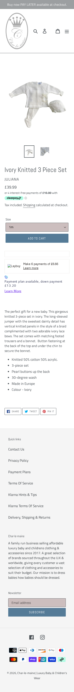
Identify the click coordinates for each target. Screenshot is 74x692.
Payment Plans (19, 472)
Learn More (13, 291)
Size (8, 219)
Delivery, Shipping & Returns (29, 517)
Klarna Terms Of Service (26, 506)
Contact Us (16, 449)
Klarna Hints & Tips (22, 494)
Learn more (30, 268)
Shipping (29, 204)
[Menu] (66, 31)
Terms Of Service (20, 483)
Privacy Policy (18, 460)
